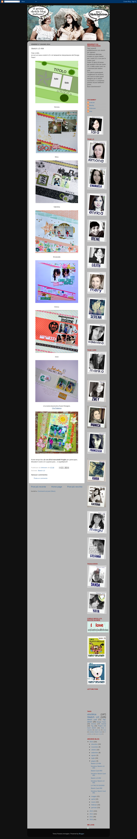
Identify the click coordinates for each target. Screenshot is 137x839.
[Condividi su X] (64, 468)
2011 (91, 817)
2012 (91, 814)
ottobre (94, 750)
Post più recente (38, 487)
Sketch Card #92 (96, 788)
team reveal (99, 734)
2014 (91, 742)
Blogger (81, 834)
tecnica (93, 724)
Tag (92, 726)
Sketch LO (41, 470)
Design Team (101, 722)
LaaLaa (92, 102)
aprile (93, 799)
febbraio (94, 805)
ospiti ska (97, 730)
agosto (93, 755)
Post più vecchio (74, 487)
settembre (95, 752)
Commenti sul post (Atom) (46, 491)
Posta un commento (40, 478)
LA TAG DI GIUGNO (97, 785)
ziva (90, 111)
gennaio (94, 807)
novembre (95, 747)
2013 (91, 811)
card (92, 734)
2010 (91, 819)
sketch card (92, 719)
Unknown (92, 108)
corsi (104, 730)
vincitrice (91, 714)
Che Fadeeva (56, 408)
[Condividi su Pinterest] (68, 468)
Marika (91, 105)
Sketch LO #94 (96, 763)
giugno (93, 761)
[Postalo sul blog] (62, 468)
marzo (93, 802)
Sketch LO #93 (96, 778)
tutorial (103, 724)
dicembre (94, 744)
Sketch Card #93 (96, 771)
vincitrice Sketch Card (95, 732)
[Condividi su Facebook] (66, 468)
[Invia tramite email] (60, 468)
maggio (94, 796)
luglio (93, 758)
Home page (56, 487)
